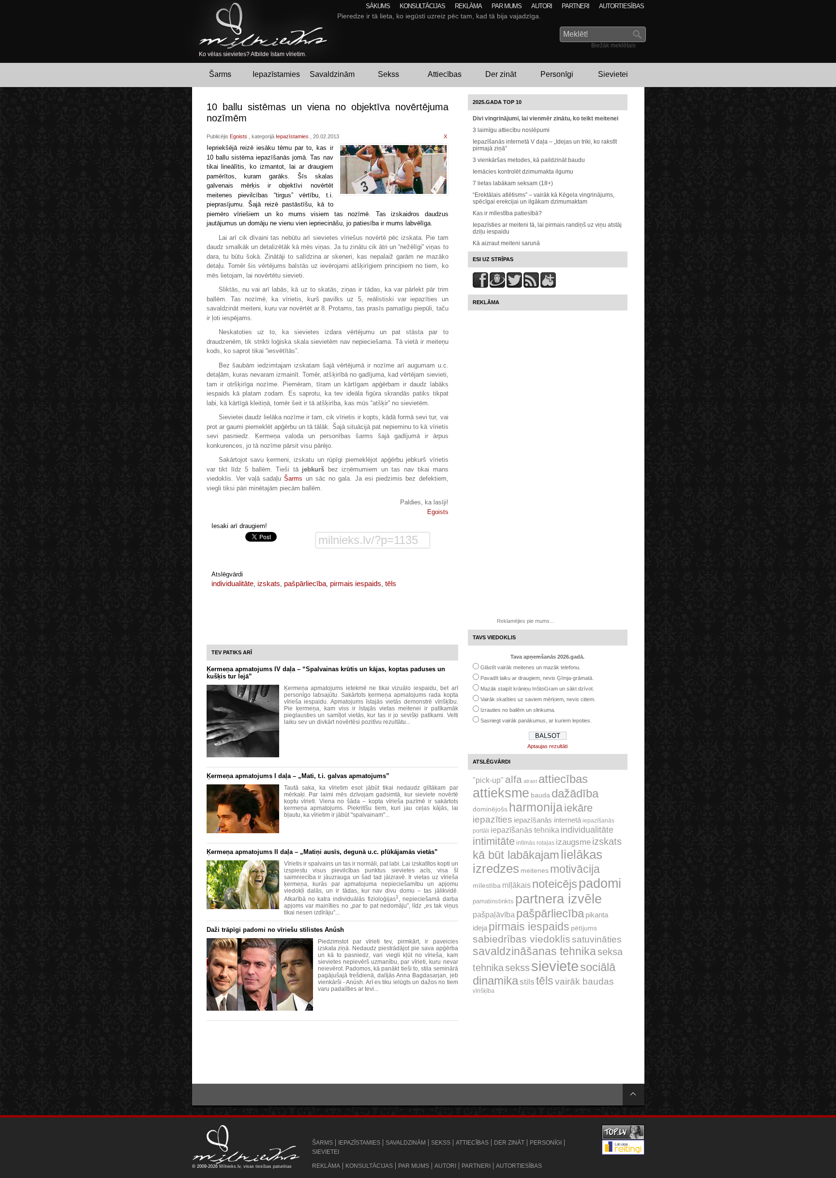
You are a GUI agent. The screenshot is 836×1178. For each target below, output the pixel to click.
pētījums (584, 928)
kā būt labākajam (516, 854)
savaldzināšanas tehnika (534, 951)
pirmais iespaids (355, 583)
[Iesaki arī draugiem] (497, 286)
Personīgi (556, 74)
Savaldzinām (332, 74)
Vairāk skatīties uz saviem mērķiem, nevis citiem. (538, 699)
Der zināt (500, 74)
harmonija (536, 807)
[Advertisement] (526, 460)
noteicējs (554, 883)
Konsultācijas (422, 6)
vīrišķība (483, 990)
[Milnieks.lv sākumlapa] (256, 25)
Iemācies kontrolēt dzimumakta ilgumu (523, 171)
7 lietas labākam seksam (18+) (513, 183)
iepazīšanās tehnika (525, 829)
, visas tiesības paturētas (266, 1166)
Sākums (378, 6)
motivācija (575, 869)
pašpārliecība (305, 583)
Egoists (238, 136)
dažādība (575, 793)
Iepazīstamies (276, 74)
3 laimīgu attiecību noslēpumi (511, 130)
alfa (513, 779)
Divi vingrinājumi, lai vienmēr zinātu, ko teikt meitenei (545, 118)
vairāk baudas (584, 981)
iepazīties (492, 819)
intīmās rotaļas (535, 842)
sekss (517, 967)
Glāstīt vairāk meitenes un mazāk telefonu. (530, 667)
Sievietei (613, 74)
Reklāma (468, 6)
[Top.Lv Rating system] (623, 1138)
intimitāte (494, 841)
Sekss (388, 74)
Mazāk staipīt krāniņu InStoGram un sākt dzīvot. (537, 689)
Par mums (507, 6)
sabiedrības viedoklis (521, 938)
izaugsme (573, 842)
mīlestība (487, 885)
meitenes (535, 870)
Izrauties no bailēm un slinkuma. (517, 710)
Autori (541, 6)
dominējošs (490, 809)
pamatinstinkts (493, 901)
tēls (390, 583)
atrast (530, 781)
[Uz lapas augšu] (633, 1094)
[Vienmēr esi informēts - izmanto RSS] (531, 286)
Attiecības (445, 74)
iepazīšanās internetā (547, 820)
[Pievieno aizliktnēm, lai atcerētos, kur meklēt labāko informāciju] (548, 286)
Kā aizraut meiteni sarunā (506, 243)
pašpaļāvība (494, 914)
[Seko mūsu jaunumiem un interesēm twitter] (514, 286)
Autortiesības (621, 6)
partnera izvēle (558, 898)
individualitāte (232, 583)
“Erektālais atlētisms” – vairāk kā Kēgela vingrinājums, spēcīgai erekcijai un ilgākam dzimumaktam (543, 198)
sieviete (555, 966)
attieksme (501, 793)
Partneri (575, 6)
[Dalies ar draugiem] (480, 286)
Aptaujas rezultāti (547, 746)
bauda (540, 795)
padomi (600, 883)
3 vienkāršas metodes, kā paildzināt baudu (529, 160)
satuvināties (597, 939)
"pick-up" (488, 780)
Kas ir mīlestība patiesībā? (507, 213)
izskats (268, 583)
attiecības (563, 778)
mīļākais (516, 885)
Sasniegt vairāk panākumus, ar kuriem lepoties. (536, 720)
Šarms (220, 74)
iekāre (578, 808)
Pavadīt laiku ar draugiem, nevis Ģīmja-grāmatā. (537, 678)
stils (527, 982)
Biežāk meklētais (613, 45)
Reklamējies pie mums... (525, 621)
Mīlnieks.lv (229, 1166)
